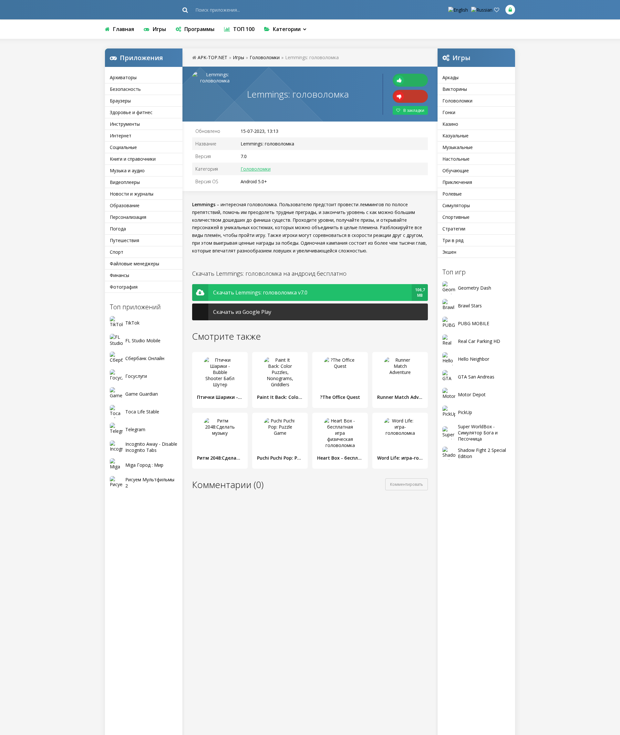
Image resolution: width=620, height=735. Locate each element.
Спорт (116, 252)
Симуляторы (456, 205)
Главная (123, 29)
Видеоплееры (125, 182)
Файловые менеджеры (134, 264)
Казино (450, 124)
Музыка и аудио (127, 170)
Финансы (119, 275)
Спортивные (456, 217)
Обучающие (455, 170)
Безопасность (125, 89)
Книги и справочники (133, 159)
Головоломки (457, 101)
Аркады (450, 77)
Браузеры (120, 101)
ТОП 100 (243, 29)
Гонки (448, 112)
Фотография (124, 287)
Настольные (456, 159)
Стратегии (453, 229)
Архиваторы (123, 77)
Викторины (454, 89)
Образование (125, 205)
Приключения (457, 182)
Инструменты (125, 124)
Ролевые (452, 194)
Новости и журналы (131, 194)
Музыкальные (457, 147)
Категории (287, 29)
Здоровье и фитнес (131, 112)
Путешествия (124, 240)
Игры (159, 29)
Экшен (449, 252)
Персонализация (128, 217)
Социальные (123, 147)
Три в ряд (452, 240)
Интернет (120, 136)
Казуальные (455, 136)
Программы (199, 29)
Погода (118, 229)
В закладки (413, 110)
